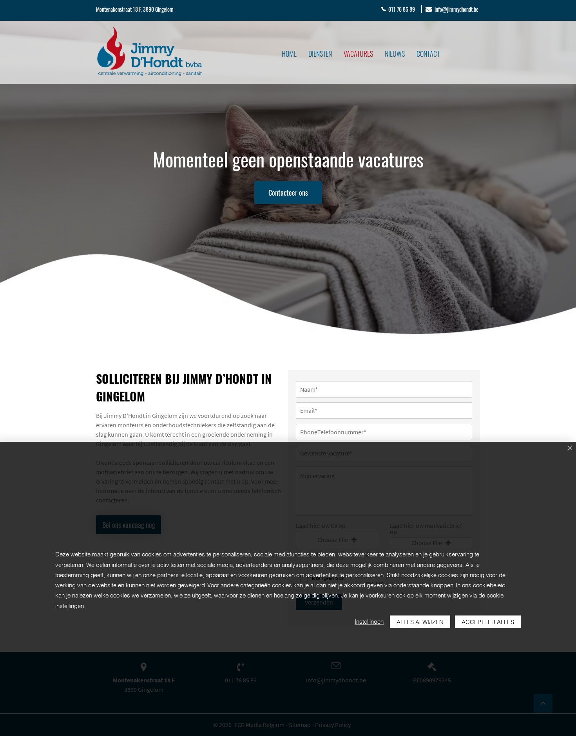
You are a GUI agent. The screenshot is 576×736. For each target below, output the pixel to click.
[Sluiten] (569, 448)
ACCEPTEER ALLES (488, 622)
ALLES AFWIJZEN (420, 622)
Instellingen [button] (369, 621)
